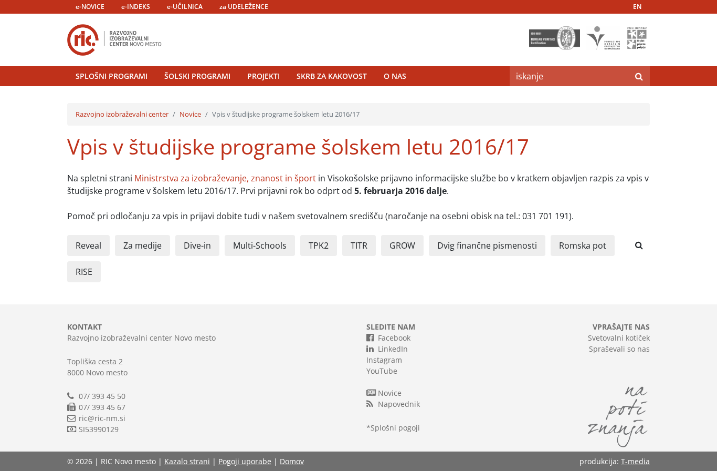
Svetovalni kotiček (619, 338)
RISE (84, 272)
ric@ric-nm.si (102, 418)
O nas (395, 76)
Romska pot (582, 245)
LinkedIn (393, 349)
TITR (359, 245)
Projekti (263, 76)
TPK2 (319, 245)
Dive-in (197, 245)
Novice (190, 114)
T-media (635, 461)
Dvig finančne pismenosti (487, 245)
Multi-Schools (260, 245)
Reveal (88, 245)
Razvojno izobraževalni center (122, 114)
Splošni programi (111, 76)
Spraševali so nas (619, 349)
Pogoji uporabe (244, 461)
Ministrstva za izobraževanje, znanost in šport (225, 178)
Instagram (384, 360)
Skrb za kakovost (332, 76)
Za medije (142, 245)
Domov (292, 461)
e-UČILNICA (185, 6)
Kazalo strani (187, 461)
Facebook (394, 338)
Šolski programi (197, 76)
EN (637, 6)
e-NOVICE (90, 6)
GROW (402, 245)
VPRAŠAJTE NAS (621, 327)
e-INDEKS (135, 6)
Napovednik (399, 404)
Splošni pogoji (395, 428)
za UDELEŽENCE (243, 6)
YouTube (381, 371)
